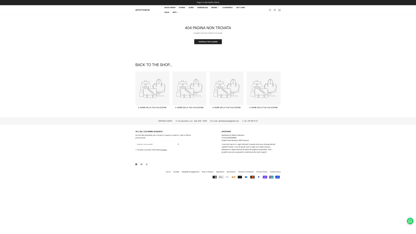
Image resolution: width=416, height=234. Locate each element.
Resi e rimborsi (208, 172)
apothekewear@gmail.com (229, 121)
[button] (279, 10)
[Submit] (178, 144)
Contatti (176, 172)
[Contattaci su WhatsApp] (410, 221)
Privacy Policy (261, 172)
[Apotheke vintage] (142, 10)
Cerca (168, 172)
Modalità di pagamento (190, 172)
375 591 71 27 (253, 121)
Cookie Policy (275, 172)
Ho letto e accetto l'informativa (152, 150)
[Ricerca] (270, 10)
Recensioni (231, 172)
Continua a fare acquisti (208, 42)
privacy (164, 150)
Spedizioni (220, 172)
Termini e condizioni (246, 172)
